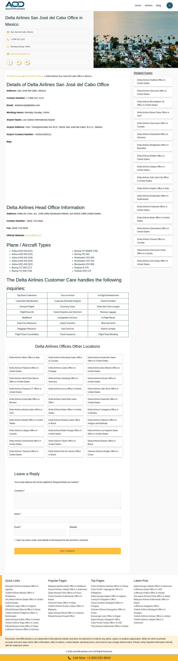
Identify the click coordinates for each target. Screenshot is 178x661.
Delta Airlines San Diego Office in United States (152, 262)
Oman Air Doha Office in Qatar (62, 603)
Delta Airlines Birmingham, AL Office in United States (151, 103)
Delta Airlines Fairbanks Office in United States (152, 208)
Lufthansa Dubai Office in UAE (148, 589)
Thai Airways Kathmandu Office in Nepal (109, 626)
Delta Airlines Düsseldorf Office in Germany (152, 136)
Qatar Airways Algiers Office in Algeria (108, 596)
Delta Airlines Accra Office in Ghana (64, 389)
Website (73, 527)
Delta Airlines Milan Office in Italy (24, 357)
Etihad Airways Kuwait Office (61, 616)
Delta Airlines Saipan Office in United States (151, 168)
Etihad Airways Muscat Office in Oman (22, 609)
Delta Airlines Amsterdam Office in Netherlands (152, 197)
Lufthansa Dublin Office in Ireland (149, 593)
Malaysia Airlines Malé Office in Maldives (67, 586)
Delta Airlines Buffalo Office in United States (151, 157)
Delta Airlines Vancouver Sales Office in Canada (151, 252)
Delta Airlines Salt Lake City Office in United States (153, 179)
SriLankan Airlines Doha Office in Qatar (152, 596)
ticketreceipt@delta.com (20, 54)
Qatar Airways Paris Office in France (64, 593)
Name (17, 514)
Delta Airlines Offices (34, 76)
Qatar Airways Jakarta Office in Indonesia (153, 586)
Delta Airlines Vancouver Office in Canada (152, 125)
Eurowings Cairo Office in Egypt (105, 616)
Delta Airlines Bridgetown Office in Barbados (153, 146)
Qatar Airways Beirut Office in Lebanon (66, 613)
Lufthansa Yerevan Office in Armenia (22, 629)
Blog (158, 5)
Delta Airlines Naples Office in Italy (153, 188)
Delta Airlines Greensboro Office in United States (153, 230)
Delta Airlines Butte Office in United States (153, 219)
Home (138, 5)
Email (17, 527)
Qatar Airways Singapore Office (105, 619)
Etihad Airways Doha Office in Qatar (21, 626)
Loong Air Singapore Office (103, 599)
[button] (170, 5)
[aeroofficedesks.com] (15, 5)
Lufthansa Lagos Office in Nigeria (20, 606)
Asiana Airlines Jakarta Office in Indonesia (67, 589)
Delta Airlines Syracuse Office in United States (152, 92)
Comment (19, 491)
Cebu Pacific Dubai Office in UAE (106, 623)
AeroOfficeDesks (14, 76)
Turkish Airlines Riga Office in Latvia (22, 623)
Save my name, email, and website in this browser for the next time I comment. (52, 540)
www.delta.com (33, 235)
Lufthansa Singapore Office (146, 606)
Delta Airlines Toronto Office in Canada (151, 241)
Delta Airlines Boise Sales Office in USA (153, 114)
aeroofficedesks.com (82, 651)
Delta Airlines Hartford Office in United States (151, 81)
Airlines (148, 5)
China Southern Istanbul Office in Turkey (109, 586)
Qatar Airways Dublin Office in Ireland (22, 619)
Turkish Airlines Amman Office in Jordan (152, 616)
